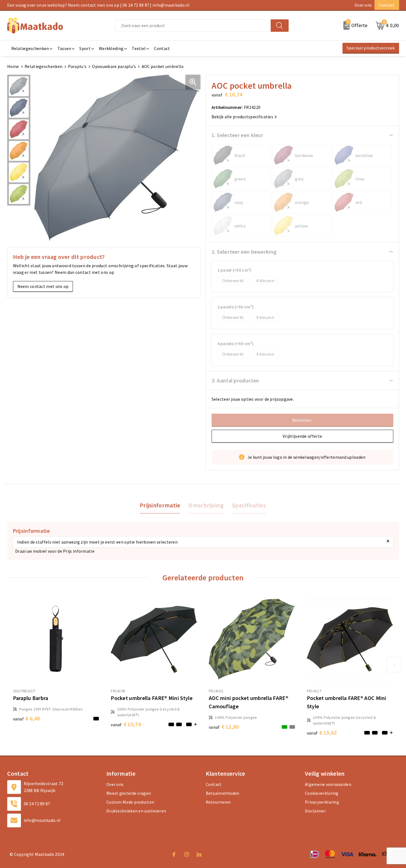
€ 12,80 (224, 726)
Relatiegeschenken (43, 66)
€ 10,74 (126, 724)
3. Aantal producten (235, 380)
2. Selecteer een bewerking (244, 251)
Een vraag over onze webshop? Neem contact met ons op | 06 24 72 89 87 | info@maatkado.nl (98, 5)
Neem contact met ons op (43, 286)
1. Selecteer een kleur (237, 135)
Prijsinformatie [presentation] (160, 505)
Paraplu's (77, 66)
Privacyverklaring (322, 802)
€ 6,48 (26, 718)
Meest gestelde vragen (128, 793)
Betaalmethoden (222, 793)
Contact (387, 5)
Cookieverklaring (322, 793)
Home (13, 66)
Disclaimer (315, 811)
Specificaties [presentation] (249, 505)
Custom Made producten (130, 802)
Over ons (363, 5)
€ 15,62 (322, 732)
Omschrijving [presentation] (206, 505)
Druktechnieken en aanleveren (136, 811)
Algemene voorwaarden (328, 784)
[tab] (160, 505)
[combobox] (193, 25)
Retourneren (218, 802)
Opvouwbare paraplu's (114, 66)
